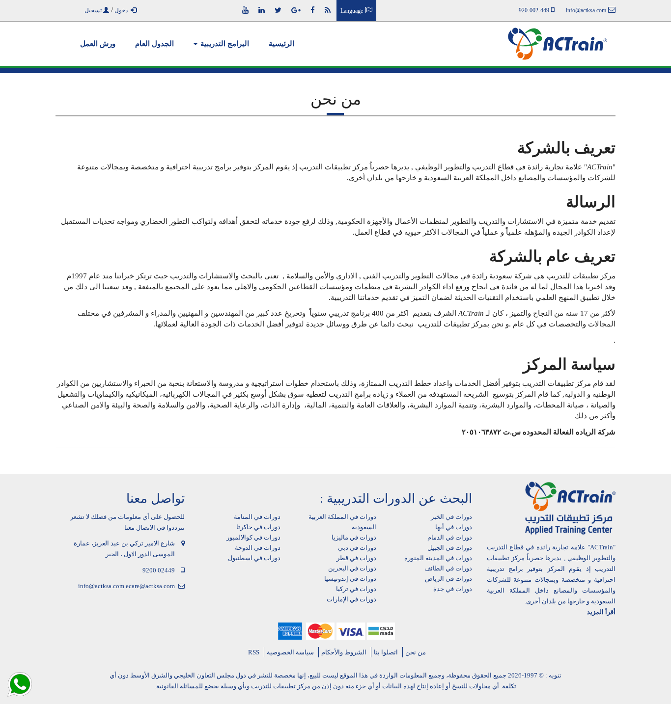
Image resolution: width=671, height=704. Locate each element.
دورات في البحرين (352, 568)
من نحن (415, 652)
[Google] (296, 10)
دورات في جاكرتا (258, 527)
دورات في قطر (356, 558)
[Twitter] (278, 10)
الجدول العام (154, 44)
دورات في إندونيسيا (350, 578)
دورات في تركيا (356, 589)
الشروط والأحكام (343, 652)
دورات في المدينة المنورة (438, 558)
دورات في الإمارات (351, 599)
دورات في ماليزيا (354, 537)
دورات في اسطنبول (254, 558)
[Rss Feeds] (328, 10)
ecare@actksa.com (150, 586)
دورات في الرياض (448, 578)
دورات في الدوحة (257, 547)
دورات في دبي (357, 547)
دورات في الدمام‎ (449, 537)
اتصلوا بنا (386, 652)
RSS (253, 652)
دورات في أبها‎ (453, 527)
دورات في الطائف (448, 568)
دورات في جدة (452, 589)
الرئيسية (281, 44)
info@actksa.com (101, 586)
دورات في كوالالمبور (253, 537)
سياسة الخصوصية (290, 652)
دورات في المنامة (257, 516)
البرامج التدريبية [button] (223, 44)
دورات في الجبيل (449, 547)
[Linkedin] (261, 10)
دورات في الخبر (451, 516)
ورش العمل (97, 44)
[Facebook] (313, 10)
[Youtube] (245, 10)
